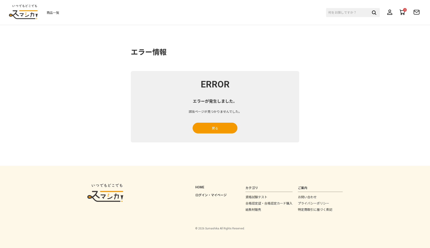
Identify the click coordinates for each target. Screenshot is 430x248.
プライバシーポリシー (313, 203)
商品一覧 (53, 13)
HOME (199, 187)
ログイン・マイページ (211, 195)
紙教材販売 (253, 209)
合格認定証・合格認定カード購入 (268, 203)
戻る (215, 128)
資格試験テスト (256, 197)
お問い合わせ (307, 197)
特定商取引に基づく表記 (315, 209)
